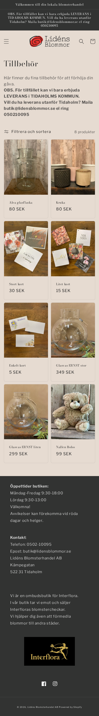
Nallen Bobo (65, 447)
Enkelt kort (17, 365)
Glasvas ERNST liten (25, 447)
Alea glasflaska (20, 203)
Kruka (60, 203)
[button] (6, 41)
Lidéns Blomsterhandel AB (42, 707)
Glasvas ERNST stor (71, 365)
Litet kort (63, 284)
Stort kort (16, 284)
